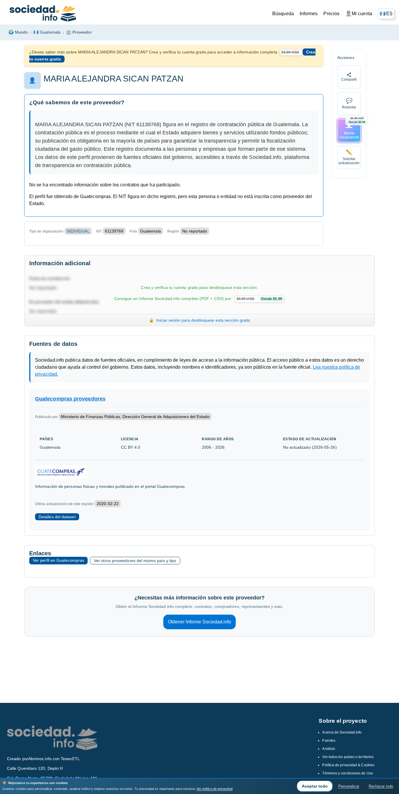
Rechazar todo (381, 786)
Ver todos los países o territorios (348, 757)
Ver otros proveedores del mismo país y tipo (135, 560)
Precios (331, 13)
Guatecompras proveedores (70, 399)
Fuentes (328, 740)
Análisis (328, 749)
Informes (309, 13)
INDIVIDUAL (78, 231)
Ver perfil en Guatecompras (58, 560)
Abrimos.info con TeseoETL (54, 758)
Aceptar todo (315, 786)
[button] (386, 13)
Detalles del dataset (57, 516)
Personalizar (348, 786)
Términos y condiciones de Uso (347, 773)
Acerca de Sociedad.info (342, 732)
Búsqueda (283, 13)
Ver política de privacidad (215, 788)
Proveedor (79, 32)
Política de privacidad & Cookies (348, 765)
